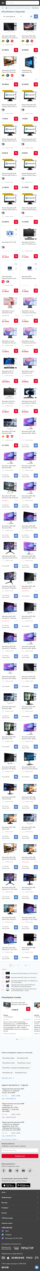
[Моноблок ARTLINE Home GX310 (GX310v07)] (10, 788)
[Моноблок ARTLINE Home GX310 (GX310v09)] (30, 879)
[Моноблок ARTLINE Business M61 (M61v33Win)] (30, 457)
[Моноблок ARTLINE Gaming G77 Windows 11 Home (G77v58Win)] (10, 608)
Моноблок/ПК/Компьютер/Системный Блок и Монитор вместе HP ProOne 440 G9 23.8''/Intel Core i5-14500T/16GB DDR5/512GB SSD (10, 277)
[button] (31, 16)
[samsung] (17, 1258)
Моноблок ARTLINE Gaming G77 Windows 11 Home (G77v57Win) (9, 647)
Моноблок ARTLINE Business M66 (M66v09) (8, 707)
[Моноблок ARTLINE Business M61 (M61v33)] (30, 487)
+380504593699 (10, 1117)
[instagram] (10, 1171)
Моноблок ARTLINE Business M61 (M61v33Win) (28, 466)
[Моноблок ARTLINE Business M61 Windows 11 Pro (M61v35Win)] (30, 638)
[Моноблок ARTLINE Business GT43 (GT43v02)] (30, 698)
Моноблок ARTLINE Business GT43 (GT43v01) (8, 738)
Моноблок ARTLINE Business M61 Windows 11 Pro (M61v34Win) (30, 738)
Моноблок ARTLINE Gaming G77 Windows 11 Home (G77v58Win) (9, 617)
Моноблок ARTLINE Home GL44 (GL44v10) (30, 768)
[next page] (29, 965)
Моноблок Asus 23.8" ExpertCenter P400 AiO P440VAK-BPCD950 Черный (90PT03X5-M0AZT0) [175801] (29, 402)
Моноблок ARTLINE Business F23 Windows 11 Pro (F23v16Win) (29, 677)
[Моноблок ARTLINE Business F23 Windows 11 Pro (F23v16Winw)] (10, 758)
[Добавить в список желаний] (16, 28)
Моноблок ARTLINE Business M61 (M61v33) (28, 497)
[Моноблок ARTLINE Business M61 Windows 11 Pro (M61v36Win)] (30, 423)
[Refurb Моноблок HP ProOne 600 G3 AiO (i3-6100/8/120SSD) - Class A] (10, 96)
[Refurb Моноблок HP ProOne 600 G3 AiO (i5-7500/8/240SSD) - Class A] (30, 130)
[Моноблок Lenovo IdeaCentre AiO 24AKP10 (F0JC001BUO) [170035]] (10, 302)
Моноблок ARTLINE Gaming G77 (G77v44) (9, 888)
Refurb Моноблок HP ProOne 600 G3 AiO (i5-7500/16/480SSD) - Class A (10, 174)
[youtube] (23, 1171)
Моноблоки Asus (21, 1072)
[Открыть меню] (3, 3)
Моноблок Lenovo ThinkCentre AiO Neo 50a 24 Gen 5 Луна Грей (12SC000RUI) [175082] (29, 342)
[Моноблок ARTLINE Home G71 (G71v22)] (30, 27)
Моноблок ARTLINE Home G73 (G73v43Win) (28, 948)
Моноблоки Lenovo (24, 1063)
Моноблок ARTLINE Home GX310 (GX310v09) (28, 888)
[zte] (37, 1258)
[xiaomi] (3, 1258)
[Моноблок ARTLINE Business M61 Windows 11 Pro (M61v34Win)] (30, 728)
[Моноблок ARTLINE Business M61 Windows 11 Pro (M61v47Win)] (30, 547)
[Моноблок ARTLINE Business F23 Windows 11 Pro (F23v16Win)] (30, 668)
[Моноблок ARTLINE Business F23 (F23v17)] (10, 27)
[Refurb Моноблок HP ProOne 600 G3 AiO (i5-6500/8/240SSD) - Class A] (10, 130)
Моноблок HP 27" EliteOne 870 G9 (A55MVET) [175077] (9, 372)
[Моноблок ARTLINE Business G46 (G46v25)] (10, 487)
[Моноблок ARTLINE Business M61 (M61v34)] (10, 517)
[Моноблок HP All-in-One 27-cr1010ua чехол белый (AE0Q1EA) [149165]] (10, 393)
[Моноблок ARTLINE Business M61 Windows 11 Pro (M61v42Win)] (10, 668)
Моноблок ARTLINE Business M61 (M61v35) (8, 466)
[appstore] (9, 1185)
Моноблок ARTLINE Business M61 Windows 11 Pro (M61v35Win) (30, 647)
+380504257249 (10, 1136)
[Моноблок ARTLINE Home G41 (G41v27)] (10, 909)
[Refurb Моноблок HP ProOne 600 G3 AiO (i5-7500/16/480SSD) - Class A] (10, 165)
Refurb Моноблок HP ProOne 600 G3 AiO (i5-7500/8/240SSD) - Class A (30, 140)
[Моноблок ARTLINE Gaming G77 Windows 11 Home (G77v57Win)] (10, 638)
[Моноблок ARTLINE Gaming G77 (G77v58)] (30, 909)
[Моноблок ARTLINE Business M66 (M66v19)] (10, 423)
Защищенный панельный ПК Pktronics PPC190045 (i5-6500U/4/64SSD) (29, 71)
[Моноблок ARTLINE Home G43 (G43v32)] (30, 849)
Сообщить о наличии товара (36, 445)
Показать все (7, 1078)
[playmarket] (23, 1185)
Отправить (8, 3)
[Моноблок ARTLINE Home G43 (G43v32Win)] (10, 819)
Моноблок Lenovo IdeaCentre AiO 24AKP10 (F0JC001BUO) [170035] (8, 312)
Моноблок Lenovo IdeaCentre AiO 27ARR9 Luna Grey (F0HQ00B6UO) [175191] (28, 372)
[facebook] (4, 1171)
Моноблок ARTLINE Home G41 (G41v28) (29, 798)
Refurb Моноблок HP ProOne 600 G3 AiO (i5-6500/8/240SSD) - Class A (10, 140)
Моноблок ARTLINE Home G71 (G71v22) (29, 37)
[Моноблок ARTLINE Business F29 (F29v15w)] (30, 578)
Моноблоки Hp (8, 1072)
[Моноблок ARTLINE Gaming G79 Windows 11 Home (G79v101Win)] (10, 578)
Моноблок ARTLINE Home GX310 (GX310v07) (8, 798)
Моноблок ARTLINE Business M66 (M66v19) (8, 432)
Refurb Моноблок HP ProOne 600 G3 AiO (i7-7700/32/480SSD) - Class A (10, 209)
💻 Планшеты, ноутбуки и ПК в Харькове (18, 8)
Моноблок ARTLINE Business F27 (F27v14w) (28, 617)
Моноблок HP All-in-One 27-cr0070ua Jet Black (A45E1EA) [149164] (29, 243)
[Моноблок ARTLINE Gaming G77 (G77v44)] (10, 879)
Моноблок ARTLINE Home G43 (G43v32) (29, 858)
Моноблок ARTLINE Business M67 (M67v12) (28, 828)
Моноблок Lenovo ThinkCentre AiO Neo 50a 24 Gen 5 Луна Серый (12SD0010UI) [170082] (29, 312)
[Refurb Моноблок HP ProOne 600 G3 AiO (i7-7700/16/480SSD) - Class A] (30, 199)
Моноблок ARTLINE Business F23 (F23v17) (10, 37)
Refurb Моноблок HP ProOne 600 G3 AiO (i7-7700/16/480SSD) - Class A (30, 209)
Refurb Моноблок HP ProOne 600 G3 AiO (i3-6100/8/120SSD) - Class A (10, 105)
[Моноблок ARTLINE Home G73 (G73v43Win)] (30, 939)
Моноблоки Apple (8, 1058)
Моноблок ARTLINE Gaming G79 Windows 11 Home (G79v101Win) (10, 587)
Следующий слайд (37, 1018)
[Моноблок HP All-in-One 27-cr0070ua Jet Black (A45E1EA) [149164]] (30, 234)
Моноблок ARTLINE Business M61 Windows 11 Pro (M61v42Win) (10, 677)
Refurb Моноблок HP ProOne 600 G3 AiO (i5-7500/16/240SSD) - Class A (30, 174)
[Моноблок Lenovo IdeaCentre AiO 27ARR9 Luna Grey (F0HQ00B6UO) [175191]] (30, 362)
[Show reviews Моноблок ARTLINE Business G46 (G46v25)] (7, 1005)
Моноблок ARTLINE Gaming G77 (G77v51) (29, 527)
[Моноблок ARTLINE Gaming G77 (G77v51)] (30, 517)
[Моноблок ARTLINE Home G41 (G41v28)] (30, 788)
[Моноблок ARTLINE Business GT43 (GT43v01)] (10, 728)
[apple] (8, 1258)
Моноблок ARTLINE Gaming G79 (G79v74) (9, 557)
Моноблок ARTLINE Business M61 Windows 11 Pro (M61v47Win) (30, 557)
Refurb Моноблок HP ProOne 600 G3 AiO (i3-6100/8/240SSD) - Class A (30, 105)
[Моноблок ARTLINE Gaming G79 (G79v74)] (10, 547)
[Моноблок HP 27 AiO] (10, 234)
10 (25, 965)
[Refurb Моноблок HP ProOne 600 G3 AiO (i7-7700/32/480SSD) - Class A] (10, 199)
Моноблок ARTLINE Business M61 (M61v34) (8, 527)
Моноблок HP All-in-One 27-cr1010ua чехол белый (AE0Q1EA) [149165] (9, 402)
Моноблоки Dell (22, 1058)
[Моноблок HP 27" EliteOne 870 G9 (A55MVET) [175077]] (10, 362)
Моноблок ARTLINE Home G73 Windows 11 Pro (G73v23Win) (10, 71)
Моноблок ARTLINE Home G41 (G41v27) (9, 918)
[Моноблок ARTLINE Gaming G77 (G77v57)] (10, 939)
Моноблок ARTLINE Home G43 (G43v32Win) (8, 828)
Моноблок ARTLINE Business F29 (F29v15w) (28, 587)
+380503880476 (10, 1098)
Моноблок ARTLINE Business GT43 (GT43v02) (28, 707)
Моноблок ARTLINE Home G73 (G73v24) (9, 858)
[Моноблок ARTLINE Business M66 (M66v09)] (10, 698)
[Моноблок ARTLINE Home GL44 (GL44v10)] (30, 758)
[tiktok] (30, 1171)
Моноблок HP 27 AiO (9, 242)
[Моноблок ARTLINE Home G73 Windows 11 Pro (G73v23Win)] (10, 62)
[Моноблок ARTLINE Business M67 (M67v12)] (30, 819)
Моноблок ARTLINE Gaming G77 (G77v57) (9, 948)
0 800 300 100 (7, 1228)
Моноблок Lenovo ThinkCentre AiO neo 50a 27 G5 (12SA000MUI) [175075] (9, 342)
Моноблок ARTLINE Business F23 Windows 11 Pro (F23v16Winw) (10, 768)
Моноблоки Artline (9, 1063)
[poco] (29, 1258)
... (22, 965)
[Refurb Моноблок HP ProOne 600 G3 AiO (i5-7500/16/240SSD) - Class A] (30, 165)
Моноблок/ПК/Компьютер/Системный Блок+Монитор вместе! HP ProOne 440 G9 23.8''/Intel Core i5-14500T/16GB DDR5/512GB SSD (30, 277)
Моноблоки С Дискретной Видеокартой (16, 1068)
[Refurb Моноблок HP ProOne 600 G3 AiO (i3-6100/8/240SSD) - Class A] (30, 96)
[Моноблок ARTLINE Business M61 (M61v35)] (10, 457)
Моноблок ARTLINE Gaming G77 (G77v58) (29, 918)
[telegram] (17, 1171)
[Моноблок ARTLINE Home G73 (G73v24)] (10, 849)
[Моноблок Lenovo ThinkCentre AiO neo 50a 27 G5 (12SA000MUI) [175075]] (10, 332)
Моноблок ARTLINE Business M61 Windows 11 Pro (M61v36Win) (30, 432)
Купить (16, 50)
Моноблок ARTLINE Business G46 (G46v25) (10, 496)
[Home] (3, 8)
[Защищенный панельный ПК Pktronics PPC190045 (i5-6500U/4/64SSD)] (30, 62)
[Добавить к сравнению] (16, 23)
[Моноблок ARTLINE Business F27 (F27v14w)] (30, 608)
